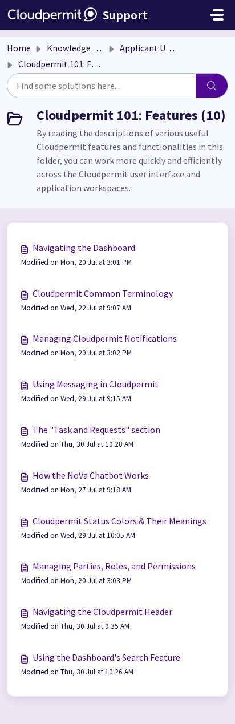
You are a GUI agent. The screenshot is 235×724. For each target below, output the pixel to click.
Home (19, 48)
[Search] (212, 85)
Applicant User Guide (160, 48)
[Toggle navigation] (216, 15)
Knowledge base (79, 48)
